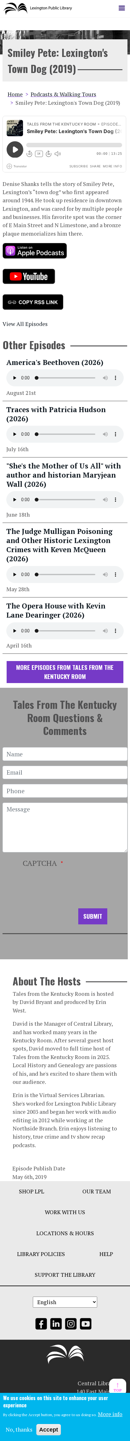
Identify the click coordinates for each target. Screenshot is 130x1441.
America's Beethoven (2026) (54, 362)
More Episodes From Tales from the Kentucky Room (65, 672)
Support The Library (65, 1274)
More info (110, 1414)
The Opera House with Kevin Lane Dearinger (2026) (55, 610)
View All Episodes (25, 324)
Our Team (96, 1191)
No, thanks (19, 1429)
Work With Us (65, 1212)
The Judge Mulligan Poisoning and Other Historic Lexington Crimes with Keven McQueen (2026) (59, 545)
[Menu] (121, 8)
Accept (48, 1430)
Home (15, 94)
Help (106, 1254)
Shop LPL (31, 1191)
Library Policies (41, 1254)
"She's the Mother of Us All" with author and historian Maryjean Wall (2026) (63, 475)
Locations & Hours (65, 1233)
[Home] (40, 8)
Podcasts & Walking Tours (63, 94)
